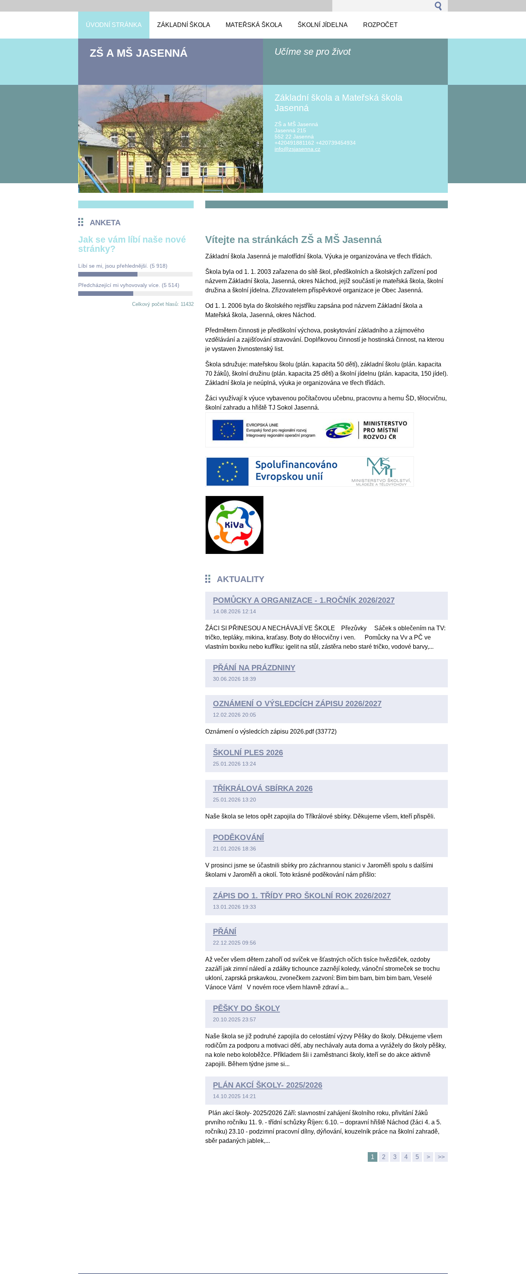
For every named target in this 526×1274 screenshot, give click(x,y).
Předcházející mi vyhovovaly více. (128, 285)
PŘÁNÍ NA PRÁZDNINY (254, 667)
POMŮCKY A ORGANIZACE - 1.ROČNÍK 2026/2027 (304, 600)
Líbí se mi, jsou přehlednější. (123, 266)
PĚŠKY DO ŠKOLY (246, 1008)
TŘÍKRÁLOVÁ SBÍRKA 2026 (263, 788)
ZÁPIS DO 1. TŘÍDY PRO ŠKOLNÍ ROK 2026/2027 (302, 895)
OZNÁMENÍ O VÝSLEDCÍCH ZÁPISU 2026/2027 (297, 703)
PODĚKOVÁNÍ (238, 837)
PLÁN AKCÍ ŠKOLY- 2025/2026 (267, 1085)
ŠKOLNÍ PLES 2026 (248, 752)
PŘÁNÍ (224, 931)
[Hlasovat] (135, 274)
